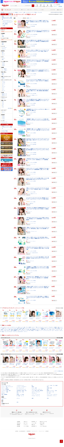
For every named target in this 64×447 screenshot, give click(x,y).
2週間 (3, 36)
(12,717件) (40, 367)
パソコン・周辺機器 (40, 328)
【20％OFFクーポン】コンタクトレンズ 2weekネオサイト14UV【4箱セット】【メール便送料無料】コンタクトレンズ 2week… (37, 31)
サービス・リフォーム (13, 331)
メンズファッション (14, 327)
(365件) (20, 321)
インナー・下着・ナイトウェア (37, 327)
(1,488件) (40, 321)
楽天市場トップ (3, 12)
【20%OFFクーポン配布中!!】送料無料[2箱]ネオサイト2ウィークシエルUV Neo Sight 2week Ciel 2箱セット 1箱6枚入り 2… (37, 208)
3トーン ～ (4, 111)
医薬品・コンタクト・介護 (20, 12)
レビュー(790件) (33, 142)
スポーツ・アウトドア (56, 329)
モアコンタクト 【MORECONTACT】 (32, 252)
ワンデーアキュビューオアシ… (5, 318)
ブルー (3, 89)
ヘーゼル (3, 82)
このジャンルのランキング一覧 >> (56, 12)
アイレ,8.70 (40, 12)
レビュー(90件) (33, 300)
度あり (3, 73)
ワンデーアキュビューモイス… (12, 318)
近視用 (3, 77)
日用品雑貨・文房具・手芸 (18, 329)
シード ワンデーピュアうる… (51, 348)
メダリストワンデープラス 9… (25, 348)
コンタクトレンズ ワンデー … (25, 318)
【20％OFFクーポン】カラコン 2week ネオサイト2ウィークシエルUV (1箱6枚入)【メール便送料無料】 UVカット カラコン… (37, 71)
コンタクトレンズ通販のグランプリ (32, 95)
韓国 (2, 44)
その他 (4, 25)
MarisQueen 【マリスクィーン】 (32, 231)
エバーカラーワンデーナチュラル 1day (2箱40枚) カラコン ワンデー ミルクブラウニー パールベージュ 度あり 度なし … (37, 199)
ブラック (3, 86)
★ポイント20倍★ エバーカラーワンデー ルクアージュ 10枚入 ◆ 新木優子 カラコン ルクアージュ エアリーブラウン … (37, 149)
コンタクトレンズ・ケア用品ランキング (25, 14)
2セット (3, 53)
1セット (3, 54)
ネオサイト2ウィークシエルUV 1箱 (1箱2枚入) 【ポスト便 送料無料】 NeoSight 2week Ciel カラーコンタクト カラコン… (37, 258)
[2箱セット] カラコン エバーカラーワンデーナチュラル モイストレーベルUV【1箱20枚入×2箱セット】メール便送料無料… (37, 189)
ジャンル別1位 (41, 9)
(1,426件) (53, 367)
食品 (58, 327)
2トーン (3, 112)
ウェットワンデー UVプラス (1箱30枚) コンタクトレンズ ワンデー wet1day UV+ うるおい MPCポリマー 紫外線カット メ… (37, 80)
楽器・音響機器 (14, 330)
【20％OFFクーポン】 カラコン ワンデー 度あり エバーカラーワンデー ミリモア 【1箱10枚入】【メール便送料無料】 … (37, 159)
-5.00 (3, 104)
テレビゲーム (23, 330)
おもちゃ (8, 330)
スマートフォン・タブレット (30, 328)
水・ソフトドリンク (9, 328)
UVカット (3, 98)
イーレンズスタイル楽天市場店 (31, 55)
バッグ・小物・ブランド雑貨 (25, 327)
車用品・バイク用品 (34, 330)
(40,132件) (60, 321)
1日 (2, 34)
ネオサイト (4, 48)
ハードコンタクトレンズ (7, 22)
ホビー (19, 330)
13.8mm (3, 116)
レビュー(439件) (33, 152)
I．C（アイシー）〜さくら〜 (31, 241)
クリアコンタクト (29, 272)
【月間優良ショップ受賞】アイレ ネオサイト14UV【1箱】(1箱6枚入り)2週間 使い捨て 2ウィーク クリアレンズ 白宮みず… (37, 267)
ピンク (3, 87)
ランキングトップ (17, 9)
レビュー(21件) (33, 221)
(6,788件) (46, 367)
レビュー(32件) (33, 112)
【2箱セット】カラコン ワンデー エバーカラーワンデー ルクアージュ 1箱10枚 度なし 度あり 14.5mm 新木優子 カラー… (37, 228)
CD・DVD (28, 330)
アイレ (3, 31)
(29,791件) (33, 321)
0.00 (2, 105)
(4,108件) (27, 321)
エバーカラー (4, 47)
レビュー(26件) (33, 181)
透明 (2, 59)
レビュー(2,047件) (33, 63)
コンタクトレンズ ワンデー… (38, 348)
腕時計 (55, 327)
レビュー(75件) (33, 290)
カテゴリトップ (29, 211)
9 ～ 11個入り (4, 68)
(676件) (20, 367)
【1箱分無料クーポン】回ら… (52, 364)
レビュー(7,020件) (33, 54)
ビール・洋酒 (16, 328)
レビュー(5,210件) (33, 24)
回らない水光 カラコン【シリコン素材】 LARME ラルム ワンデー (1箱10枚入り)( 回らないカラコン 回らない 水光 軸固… (37, 21)
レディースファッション (4, 327)
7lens (28, 85)
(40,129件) (13, 367)
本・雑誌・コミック (4, 331)
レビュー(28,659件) (33, 34)
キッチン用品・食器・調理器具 (30, 329)
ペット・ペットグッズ (43, 330)
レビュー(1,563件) (33, 83)
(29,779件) (7, 367)
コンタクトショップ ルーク (31, 65)
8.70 (2, 39)
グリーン (3, 83)
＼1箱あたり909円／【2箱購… (25, 364)
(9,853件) (27, 367)
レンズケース (5, 24)
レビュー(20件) (33, 132)
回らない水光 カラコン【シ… (32, 364)
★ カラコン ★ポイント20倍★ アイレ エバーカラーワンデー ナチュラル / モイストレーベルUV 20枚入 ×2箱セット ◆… (37, 51)
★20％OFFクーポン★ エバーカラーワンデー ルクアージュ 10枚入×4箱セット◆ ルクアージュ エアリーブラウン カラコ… (37, 139)
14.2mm (3, 64)
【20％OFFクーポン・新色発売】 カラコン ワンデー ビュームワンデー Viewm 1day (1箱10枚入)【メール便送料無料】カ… (37, 277)
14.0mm (3, 65)
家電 (55, 328)
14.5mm (3, 62)
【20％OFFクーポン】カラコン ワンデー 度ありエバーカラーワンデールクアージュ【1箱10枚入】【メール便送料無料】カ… (37, 61)
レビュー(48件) (33, 172)
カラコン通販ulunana (30, 203)
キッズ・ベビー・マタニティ (53, 330)
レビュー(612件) (33, 93)
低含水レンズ (4, 93)
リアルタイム (36, 9)
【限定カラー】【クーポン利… (58, 318)
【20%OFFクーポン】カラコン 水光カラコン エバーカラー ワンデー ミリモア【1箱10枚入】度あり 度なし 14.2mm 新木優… (37, 248)
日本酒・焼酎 (21, 328)
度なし (3, 74)
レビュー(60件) (33, 103)
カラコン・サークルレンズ (7, 21)
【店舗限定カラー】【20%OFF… (58, 364)
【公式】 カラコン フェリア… (45, 364)
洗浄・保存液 (5, 23)
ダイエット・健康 (39, 329)
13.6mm (3, 117)
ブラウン (3, 58)
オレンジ (3, 90)
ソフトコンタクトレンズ (7, 20)
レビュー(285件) (33, 73)
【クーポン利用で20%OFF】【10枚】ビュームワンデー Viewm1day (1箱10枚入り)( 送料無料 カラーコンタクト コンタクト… (37, 100)
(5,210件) (33, 367)
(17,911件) (60, 367)
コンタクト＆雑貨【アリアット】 (32, 193)
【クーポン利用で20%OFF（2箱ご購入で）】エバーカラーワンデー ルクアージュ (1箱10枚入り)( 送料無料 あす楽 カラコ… (37, 41)
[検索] (33, 5)
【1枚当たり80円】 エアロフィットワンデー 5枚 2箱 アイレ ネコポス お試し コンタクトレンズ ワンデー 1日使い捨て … (37, 287)
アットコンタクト (29, 113)
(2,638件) (53, 321)
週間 (28, 18)
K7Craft (28, 182)
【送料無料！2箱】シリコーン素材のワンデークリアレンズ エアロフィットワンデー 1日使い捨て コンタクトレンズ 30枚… (37, 130)
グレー (3, 85)
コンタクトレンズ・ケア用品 (31, 12)
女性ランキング (29, 9)
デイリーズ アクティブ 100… (51, 318)
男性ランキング (23, 9)
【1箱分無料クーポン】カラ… (38, 364)
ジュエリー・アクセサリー (49, 327)
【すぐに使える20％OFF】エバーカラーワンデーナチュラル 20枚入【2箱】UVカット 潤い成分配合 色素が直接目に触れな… (37, 90)
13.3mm (3, 118)
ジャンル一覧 (53, 9)
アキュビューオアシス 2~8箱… (18, 318)
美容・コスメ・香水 (47, 329)
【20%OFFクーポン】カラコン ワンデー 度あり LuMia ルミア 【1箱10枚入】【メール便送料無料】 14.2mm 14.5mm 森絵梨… (37, 218)
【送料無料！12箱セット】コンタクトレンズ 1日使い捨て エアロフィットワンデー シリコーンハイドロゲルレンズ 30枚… (37, 120)
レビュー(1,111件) (33, 270)
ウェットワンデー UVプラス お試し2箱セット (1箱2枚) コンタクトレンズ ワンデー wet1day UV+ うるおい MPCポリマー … (37, 297)
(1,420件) (7, 321)
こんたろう (29, 134)
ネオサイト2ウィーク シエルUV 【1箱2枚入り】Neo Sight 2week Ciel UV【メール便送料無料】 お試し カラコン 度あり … (37, 169)
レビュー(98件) (33, 280)
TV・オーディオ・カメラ (49, 328)
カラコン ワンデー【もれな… (32, 318)
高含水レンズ (4, 95)
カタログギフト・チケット (22, 331)
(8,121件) (46, 321)
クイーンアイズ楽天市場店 (31, 26)
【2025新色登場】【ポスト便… (18, 364)
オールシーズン (5, 122)
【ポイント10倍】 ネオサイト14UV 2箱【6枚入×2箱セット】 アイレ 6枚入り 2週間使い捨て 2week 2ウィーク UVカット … (37, 238)
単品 (2, 52)
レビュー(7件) (32, 201)
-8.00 (3, 101)
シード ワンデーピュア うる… (58, 348)
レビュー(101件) (33, 251)
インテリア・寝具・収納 (8, 329)
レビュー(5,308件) (33, 162)
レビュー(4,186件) (33, 44)
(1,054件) (13, 321)
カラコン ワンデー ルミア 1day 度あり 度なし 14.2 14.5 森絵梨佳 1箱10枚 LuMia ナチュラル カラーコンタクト (37, 179)
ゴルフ (61, 330)
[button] (40, 5)
